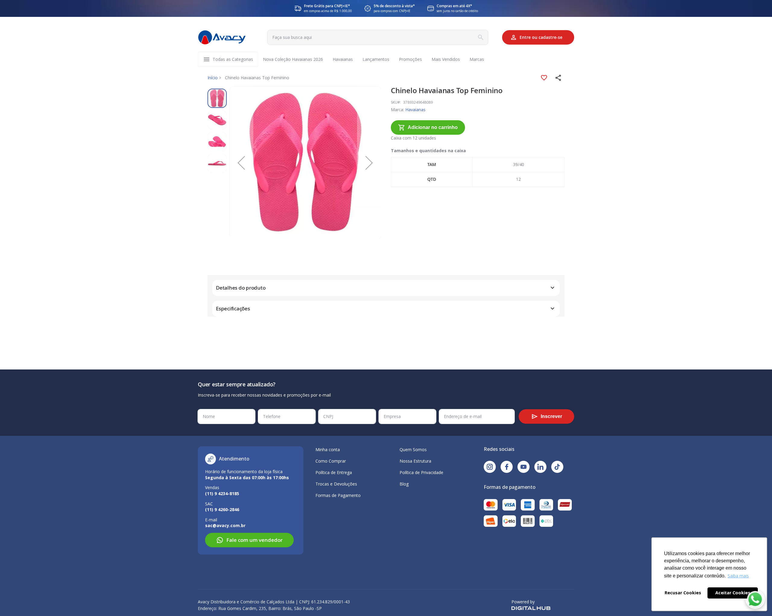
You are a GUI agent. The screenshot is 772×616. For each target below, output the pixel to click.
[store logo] (222, 37)
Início (212, 77)
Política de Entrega (333, 472)
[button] (558, 78)
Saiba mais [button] (738, 576)
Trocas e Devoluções (336, 484)
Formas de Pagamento (338, 495)
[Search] (480, 37)
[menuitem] (233, 59)
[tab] (386, 288)
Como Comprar (330, 461)
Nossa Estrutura (415, 461)
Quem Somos (413, 449)
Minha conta (327, 449)
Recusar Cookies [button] (683, 593)
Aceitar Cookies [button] (732, 593)
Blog (404, 484)
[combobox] (377, 37)
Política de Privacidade (421, 472)
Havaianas (415, 109)
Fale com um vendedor (254, 539)
